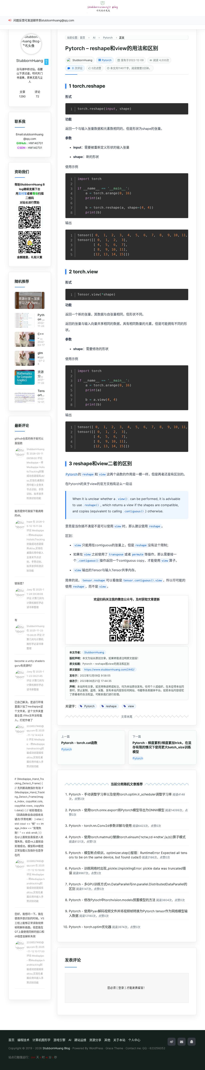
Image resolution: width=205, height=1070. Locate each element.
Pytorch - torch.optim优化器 (90, 927)
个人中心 (134, 1040)
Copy (183, 107)
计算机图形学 (41, 1040)
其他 (107, 1040)
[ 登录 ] (121, 987)
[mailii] (182, 1042)
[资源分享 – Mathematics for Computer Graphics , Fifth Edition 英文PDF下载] (25, 377)
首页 (11, 1040)
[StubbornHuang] (31, 44)
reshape (95, 86)
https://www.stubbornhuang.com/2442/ (109, 669)
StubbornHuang (82, 60)
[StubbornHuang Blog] (102, 6)
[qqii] (192, 1042)
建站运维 (80, 1040)
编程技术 (23, 1040)
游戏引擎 (59, 1040)
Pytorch (107, 60)
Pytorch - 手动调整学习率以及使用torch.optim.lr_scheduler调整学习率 (120, 794)
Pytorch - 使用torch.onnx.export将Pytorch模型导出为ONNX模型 (116, 810)
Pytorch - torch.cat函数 (79, 743)
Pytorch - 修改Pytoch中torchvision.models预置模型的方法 (112, 900)
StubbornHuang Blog (56, 1048)
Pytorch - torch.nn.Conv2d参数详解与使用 (100, 826)
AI (69, 1040)
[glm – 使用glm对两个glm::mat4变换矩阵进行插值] (25, 358)
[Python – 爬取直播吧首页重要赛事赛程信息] (25, 320)
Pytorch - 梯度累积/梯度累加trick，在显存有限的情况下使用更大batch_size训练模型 (162, 747)
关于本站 (119, 1040)
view (92, 272)
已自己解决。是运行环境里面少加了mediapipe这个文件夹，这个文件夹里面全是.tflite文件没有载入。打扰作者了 (29, 711)
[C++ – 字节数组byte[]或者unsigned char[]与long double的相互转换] (25, 339)
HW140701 (36, 143)
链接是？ (20, 583)
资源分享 (95, 1040)
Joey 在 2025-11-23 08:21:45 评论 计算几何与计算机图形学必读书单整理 (35, 680)
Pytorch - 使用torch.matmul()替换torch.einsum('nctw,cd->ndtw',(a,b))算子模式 (127, 837)
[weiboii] (172, 1042)
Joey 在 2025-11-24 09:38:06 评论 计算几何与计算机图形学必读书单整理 (35, 598)
